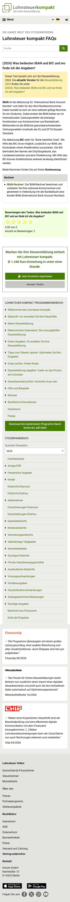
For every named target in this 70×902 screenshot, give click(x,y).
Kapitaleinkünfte (17, 521)
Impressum (14, 409)
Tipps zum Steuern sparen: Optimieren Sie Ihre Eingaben (34, 354)
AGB (4, 826)
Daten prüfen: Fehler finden (23, 363)
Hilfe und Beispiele (18, 388)
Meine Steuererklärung (20, 323)
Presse (11, 416)
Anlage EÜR (14, 465)
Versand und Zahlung (15, 848)
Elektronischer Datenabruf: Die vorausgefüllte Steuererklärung (34, 332)
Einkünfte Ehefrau (18, 493)
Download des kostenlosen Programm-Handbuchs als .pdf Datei (35, 425)
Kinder (11, 479)
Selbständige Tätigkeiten (22, 541)
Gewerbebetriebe (17, 548)
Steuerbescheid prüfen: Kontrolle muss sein (32, 381)
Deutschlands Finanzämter (18, 770)
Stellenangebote (11, 806)
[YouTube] (45, 894)
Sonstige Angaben (18, 603)
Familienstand (16, 458)
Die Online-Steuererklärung (26, 11)
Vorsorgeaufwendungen (21, 576)
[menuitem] (55, 20)
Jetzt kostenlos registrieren (36, 276)
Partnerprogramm (12, 801)
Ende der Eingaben (18, 617)
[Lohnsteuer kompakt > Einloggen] (66, 20)
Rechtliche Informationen (22, 402)
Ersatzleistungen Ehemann (23, 507)
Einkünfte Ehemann (19, 486)
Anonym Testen (35, 284)
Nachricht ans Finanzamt (22, 610)
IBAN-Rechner (15, 184)
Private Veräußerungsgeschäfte (26, 562)
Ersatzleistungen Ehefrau (22, 514)
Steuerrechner (10, 776)
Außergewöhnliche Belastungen (26, 596)
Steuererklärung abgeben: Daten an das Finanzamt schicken (35, 372)
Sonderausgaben (17, 583)
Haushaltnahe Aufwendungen (25, 590)
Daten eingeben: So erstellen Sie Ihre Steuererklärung (28, 343)
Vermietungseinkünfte (20, 534)
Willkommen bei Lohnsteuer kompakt (29, 309)
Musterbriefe (9, 781)
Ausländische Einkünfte (21, 569)
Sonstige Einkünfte (18, 555)
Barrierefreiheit (11, 837)
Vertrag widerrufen (13, 853)
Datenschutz (9, 832)
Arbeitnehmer (15, 500)
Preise (6, 843)
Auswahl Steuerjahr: (16, 445)
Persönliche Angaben (20, 472)
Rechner (12, 395)
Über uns (7, 788)
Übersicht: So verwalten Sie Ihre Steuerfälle (32, 316)
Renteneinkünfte (17, 527)
